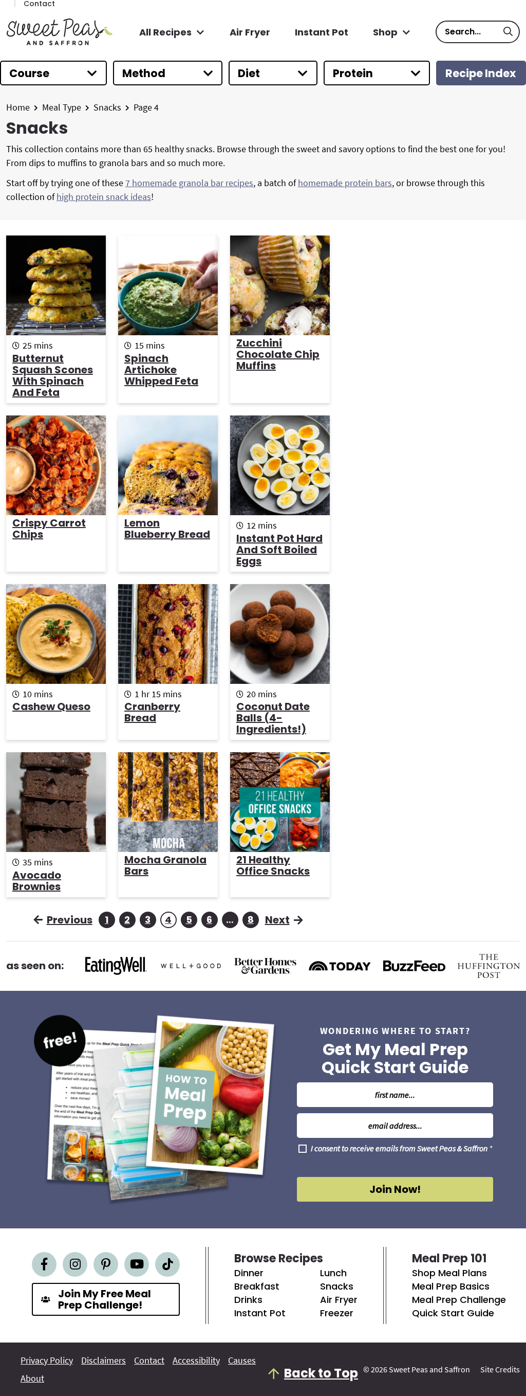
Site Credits (500, 1369)
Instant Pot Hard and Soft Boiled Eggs (279, 550)
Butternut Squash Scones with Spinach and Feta (52, 375)
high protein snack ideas (104, 197)
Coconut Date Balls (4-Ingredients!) (273, 718)
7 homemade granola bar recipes (189, 183)
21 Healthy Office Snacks (273, 865)
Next (277, 920)
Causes (242, 1360)
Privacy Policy (47, 1360)
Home (18, 107)
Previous (69, 920)
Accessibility (196, 1360)
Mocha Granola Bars (165, 865)
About (32, 1378)
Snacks (107, 107)
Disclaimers (103, 1360)
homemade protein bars (345, 183)
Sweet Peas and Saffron (59, 32)
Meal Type (61, 107)
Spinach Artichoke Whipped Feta (161, 370)
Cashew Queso (51, 706)
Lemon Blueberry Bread (167, 528)
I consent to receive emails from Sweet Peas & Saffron (401, 1148)
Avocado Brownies (36, 880)
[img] (44, 1264)
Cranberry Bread (152, 712)
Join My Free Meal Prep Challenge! (104, 1299)
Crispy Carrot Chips (49, 528)
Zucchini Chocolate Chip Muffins (278, 354)
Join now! (395, 1189)
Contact (149, 1360)
